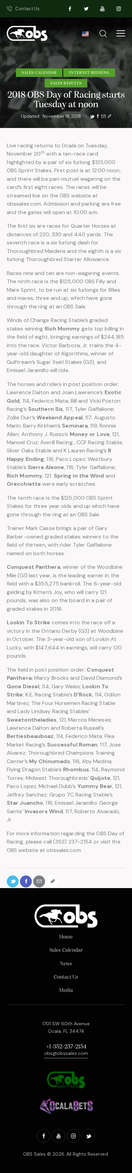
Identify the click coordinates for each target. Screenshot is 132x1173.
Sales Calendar (39, 73)
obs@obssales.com (66, 1053)
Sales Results (66, 83)
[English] (85, 36)
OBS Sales (34, 1154)
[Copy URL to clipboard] (109, 116)
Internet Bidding (89, 73)
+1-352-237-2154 (66, 1047)
